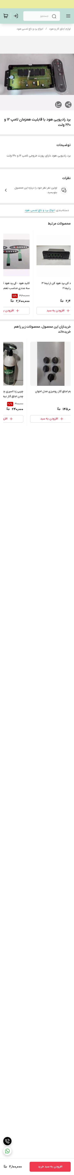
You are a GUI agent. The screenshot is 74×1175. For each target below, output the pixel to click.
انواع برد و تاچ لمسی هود (30, 29)
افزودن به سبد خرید (50, 1167)
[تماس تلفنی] (7, 1141)
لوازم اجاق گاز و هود (60, 29)
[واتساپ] (7, 1151)
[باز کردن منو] (67, 16)
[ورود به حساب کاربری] (16, 16)
